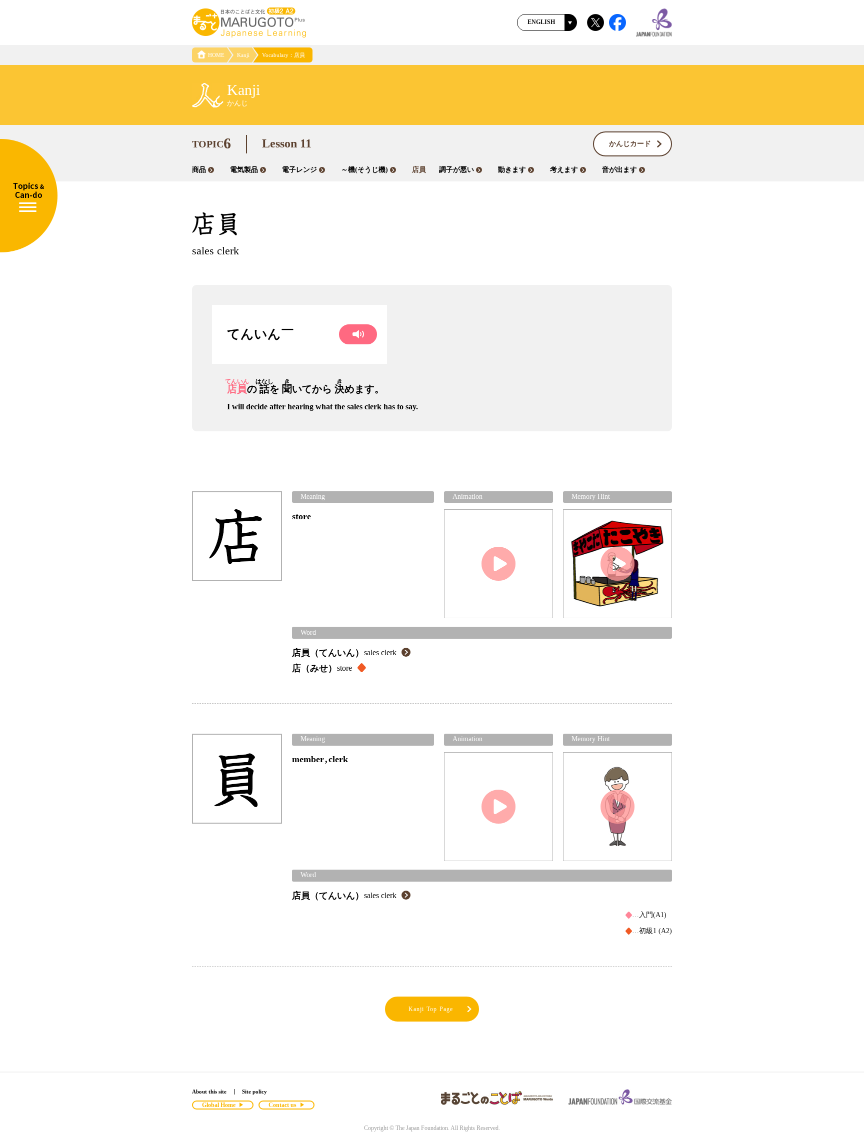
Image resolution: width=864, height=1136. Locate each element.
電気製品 (244, 169)
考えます (564, 169)
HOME (216, 55)
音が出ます (619, 169)
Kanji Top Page (431, 1009)
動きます (512, 169)
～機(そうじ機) (364, 169)
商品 (199, 169)
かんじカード (630, 143)
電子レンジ (299, 169)
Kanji (243, 55)
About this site (209, 1092)
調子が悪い (456, 169)
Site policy (254, 1092)
